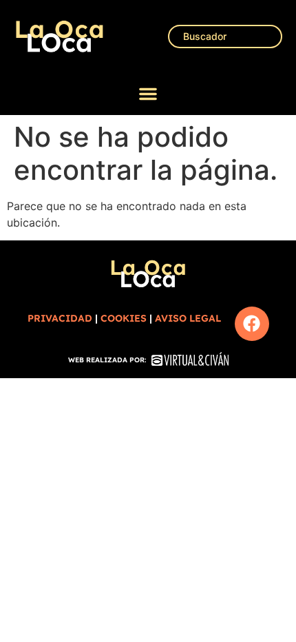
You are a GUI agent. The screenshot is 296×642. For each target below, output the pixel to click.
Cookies (124, 318)
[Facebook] (252, 324)
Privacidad (60, 318)
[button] (148, 93)
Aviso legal (188, 318)
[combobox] (225, 36)
